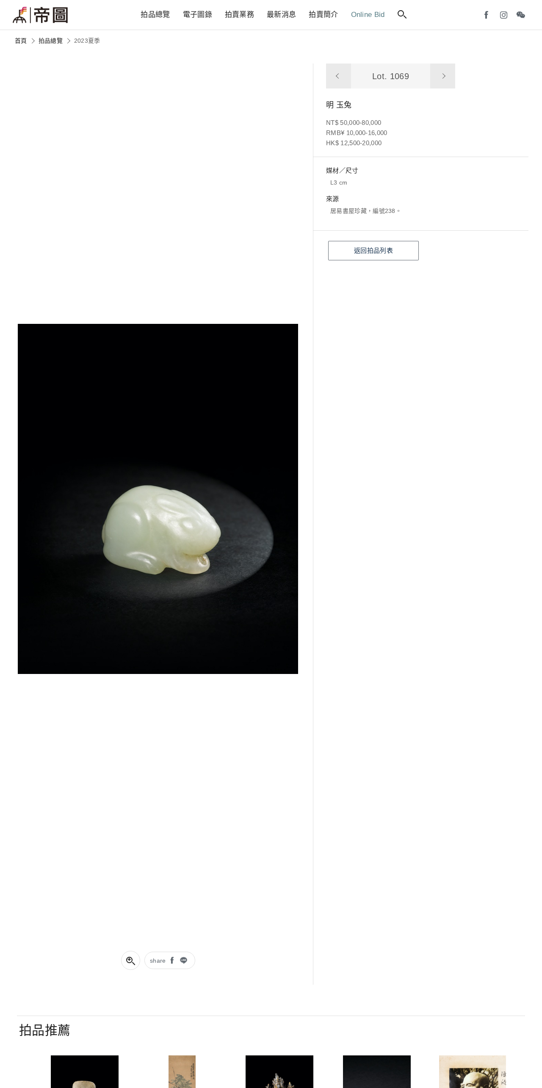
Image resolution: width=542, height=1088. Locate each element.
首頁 (21, 40)
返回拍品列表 (373, 250)
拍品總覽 (51, 40)
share (158, 960)
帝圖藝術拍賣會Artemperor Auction (40, 15)
